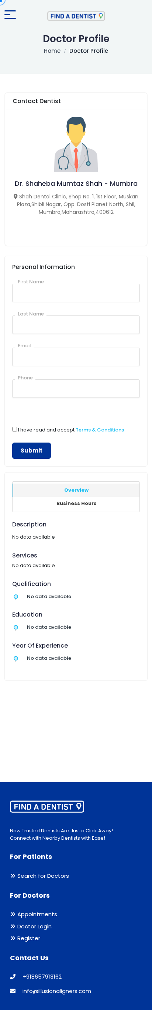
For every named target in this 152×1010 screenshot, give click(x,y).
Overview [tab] (76, 490)
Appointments (37, 914)
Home (52, 51)
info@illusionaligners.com (56, 991)
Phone (25, 377)
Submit (31, 450)
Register (28, 938)
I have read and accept (71, 429)
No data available (49, 596)
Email (24, 345)
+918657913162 (41, 976)
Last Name (31, 313)
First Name (31, 281)
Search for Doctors (43, 876)
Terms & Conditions (100, 429)
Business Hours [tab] (76, 503)
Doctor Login (34, 926)
